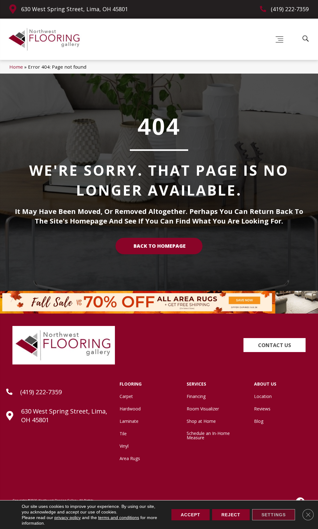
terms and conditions (118, 517)
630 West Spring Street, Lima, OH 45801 (74, 9)
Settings (273, 514)
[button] (274, 345)
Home (16, 67)
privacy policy (67, 517)
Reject (230, 514)
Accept (190, 514)
